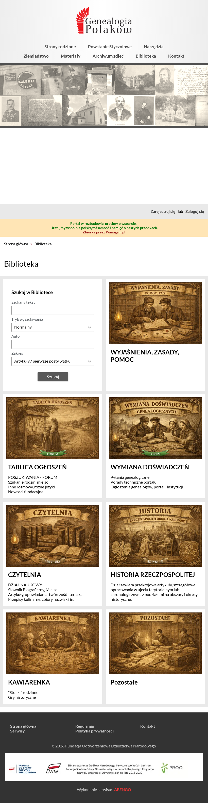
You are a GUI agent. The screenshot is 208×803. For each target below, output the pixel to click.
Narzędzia (154, 46)
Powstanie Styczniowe (110, 46)
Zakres (17, 353)
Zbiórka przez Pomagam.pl (104, 232)
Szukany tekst (23, 302)
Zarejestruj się (163, 211)
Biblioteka (146, 56)
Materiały (70, 56)
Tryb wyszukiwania (27, 319)
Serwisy (17, 730)
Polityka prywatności (94, 730)
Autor (16, 336)
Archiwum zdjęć (108, 56)
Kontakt (176, 56)
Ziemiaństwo (36, 56)
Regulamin (84, 726)
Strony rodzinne (60, 46)
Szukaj (53, 376)
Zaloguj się (194, 211)
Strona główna (16, 244)
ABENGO (122, 789)
